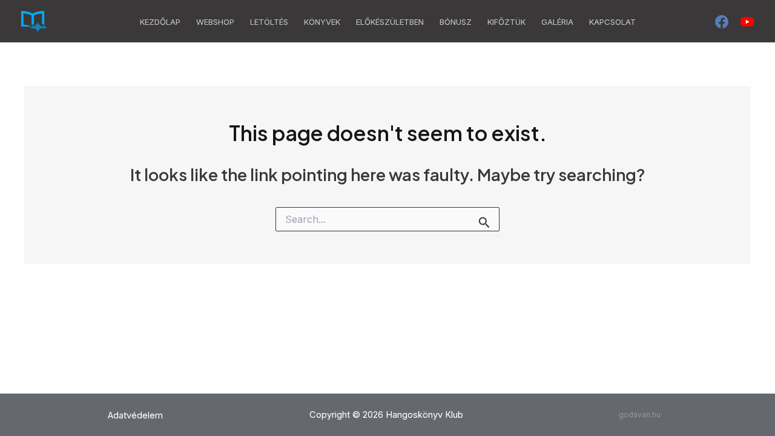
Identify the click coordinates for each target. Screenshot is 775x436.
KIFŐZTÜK (506, 22)
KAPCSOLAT (612, 22)
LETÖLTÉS (269, 22)
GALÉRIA (557, 22)
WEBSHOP (215, 22)
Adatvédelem (135, 415)
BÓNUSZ (456, 22)
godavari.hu (640, 414)
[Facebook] (721, 21)
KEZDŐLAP (160, 22)
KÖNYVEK (322, 22)
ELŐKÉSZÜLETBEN (390, 22)
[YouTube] (747, 21)
